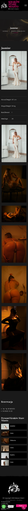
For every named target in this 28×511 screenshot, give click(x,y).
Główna (5, 31)
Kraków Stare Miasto (18, 31)
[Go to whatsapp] (4, 506)
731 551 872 (11, 409)
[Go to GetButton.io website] (3, 509)
